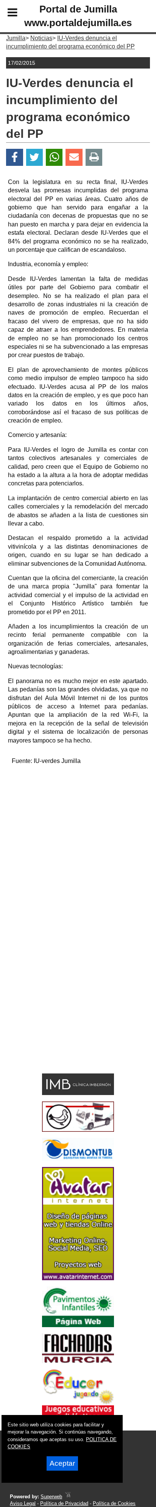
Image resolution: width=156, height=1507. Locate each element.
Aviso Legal (23, 1503)
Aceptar (62, 1463)
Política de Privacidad (64, 1503)
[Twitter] (34, 157)
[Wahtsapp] (54, 157)
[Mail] (74, 157)
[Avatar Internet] (78, 1278)
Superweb (51, 1496)
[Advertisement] (78, 849)
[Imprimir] (94, 157)
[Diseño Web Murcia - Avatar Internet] (67, 1496)
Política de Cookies (114, 1503)
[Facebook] (14, 157)
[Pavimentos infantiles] (78, 1325)
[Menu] (6, 13)
